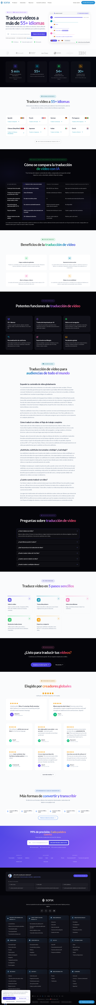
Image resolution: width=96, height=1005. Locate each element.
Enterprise (53, 922)
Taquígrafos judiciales (13, 960)
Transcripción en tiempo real (14, 934)
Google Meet (75, 949)
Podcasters (75, 927)
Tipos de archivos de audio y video (15, 978)
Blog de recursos (11, 986)
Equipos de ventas (55, 932)
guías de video (37, 877)
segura (48, 906)
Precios (50, 2)
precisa (67, 904)
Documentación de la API (56, 947)
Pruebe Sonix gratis (88, 2)
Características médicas (35, 947)
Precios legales (11, 965)
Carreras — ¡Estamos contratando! (80, 978)
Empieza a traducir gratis (40, 664)
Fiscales (10, 949)
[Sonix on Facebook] (41, 910)
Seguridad (75, 986)
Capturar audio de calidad (35, 986)
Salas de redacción (55, 927)
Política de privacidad (44, 1001)
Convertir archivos (41, 2)
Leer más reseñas (47, 774)
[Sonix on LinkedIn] (50, 910)
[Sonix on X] (46, 910)
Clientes (53, 978)
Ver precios (29, 38)
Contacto (75, 983)
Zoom (74, 944)
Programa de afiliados (56, 952)
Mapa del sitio (35, 1001)
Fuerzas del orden (12, 947)
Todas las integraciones (78, 955)
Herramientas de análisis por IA (36, 923)
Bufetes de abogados (12, 955)
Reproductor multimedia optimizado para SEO (37, 927)
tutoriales (30, 877)
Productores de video (77, 929)
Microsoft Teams (76, 947)
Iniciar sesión (76, 2)
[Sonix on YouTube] (54, 910)
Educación (53, 924)
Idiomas (10, 976)
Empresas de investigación (57, 929)
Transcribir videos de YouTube (36, 933)
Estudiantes (75, 932)
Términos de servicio (55, 1001)
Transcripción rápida (12, 928)
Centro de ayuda (24, 877)
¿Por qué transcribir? (34, 983)
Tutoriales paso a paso (34, 981)
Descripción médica (34, 944)
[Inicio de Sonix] (5, 2)
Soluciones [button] (22, 2)
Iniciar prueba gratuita (58, 842)
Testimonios (54, 981)
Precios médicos (33, 955)
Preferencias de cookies (66, 1001)
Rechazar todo (22, 998)
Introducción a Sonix (12, 983)
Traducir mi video (39, 34)
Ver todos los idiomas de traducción (48, 141)
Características (11, 923)
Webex (74, 952)
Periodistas (75, 922)
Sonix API (53, 944)
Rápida (63, 904)
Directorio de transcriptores (14, 988)
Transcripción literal (12, 931)
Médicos (31, 949)
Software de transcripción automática (16, 926)
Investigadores (76, 924)
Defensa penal (11, 952)
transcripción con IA (44, 904)
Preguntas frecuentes (34, 978)
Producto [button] (14, 2)
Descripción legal (12, 944)
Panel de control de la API (56, 949)
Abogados (10, 957)
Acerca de (75, 976)
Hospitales (32, 952)
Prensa (74, 981)
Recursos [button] (31, 2)
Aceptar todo (9, 998)
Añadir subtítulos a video (35, 930)
